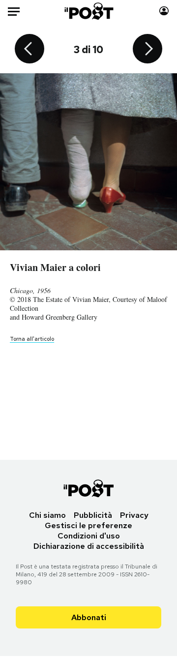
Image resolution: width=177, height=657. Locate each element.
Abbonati (88, 617)
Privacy (134, 515)
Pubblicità (93, 515)
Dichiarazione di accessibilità (88, 546)
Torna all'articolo (32, 338)
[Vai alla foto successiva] (147, 49)
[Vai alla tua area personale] (164, 11)
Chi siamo (47, 515)
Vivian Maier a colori (55, 267)
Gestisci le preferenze (88, 525)
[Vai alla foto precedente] (29, 49)
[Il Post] (88, 11)
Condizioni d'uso (89, 536)
